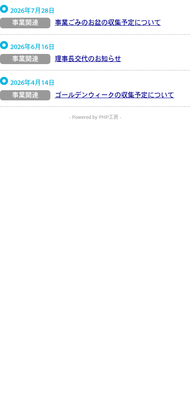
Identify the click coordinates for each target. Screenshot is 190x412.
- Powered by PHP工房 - (95, 117)
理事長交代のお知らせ (88, 59)
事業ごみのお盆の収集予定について (108, 23)
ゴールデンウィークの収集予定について (114, 95)
